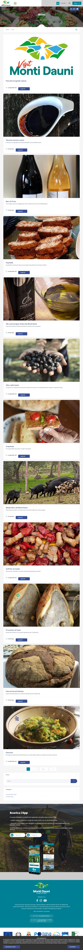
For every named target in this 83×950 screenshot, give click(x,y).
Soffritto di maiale (13, 569)
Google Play (34, 835)
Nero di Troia (11, 201)
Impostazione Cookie (10, 946)
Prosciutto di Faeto (13, 630)
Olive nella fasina (12, 385)
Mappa (76, 3)
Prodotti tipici (10, 796)
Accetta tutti (72, 946)
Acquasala (10, 446)
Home (7, 29)
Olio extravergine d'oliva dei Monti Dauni (21, 324)
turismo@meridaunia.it (44, 916)
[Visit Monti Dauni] (41, 888)
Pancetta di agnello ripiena (16, 81)
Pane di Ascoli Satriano (15, 691)
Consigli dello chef (11, 794)
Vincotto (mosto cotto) (15, 140)
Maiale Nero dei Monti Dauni (16, 508)
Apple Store (18, 835)
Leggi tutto (22, 88)
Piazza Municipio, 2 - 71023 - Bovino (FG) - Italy (44, 920)
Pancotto (9, 753)
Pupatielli (9, 263)
